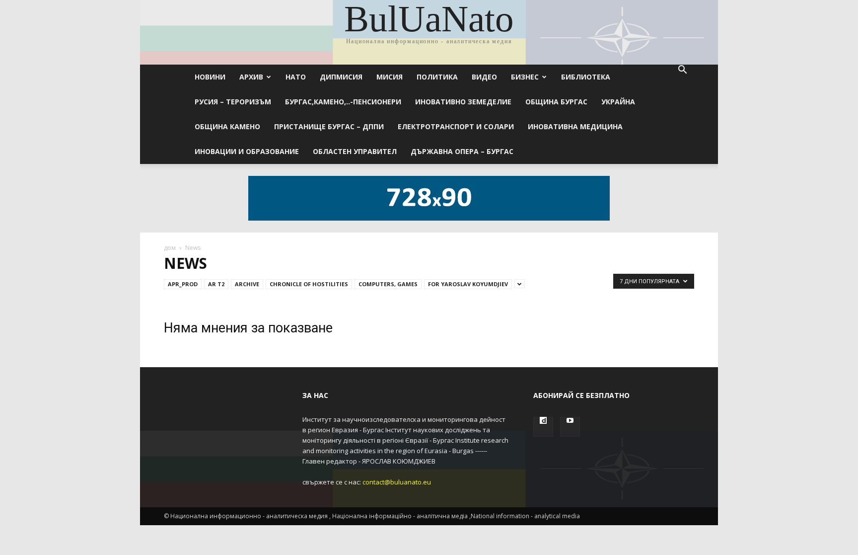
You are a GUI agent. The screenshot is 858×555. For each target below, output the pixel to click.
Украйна (618, 101)
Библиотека (585, 76)
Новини (210, 76)
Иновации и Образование (247, 151)
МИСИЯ (389, 76)
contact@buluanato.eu (396, 481)
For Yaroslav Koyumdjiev (468, 284)
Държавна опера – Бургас (462, 151)
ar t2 (216, 284)
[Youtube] (570, 427)
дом (170, 247)
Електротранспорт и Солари (456, 126)
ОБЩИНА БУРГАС (556, 101)
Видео (484, 76)
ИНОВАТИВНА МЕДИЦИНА (575, 126)
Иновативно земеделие (463, 101)
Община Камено (227, 126)
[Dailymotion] (543, 427)
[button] (682, 71)
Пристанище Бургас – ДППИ (329, 126)
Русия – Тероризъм (233, 101)
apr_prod (183, 284)
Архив (251, 76)
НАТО (296, 76)
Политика (437, 76)
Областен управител (355, 151)
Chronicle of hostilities (309, 284)
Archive (247, 284)
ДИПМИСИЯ (341, 76)
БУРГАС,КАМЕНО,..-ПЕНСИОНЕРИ (343, 101)
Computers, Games (388, 284)
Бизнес (525, 76)
